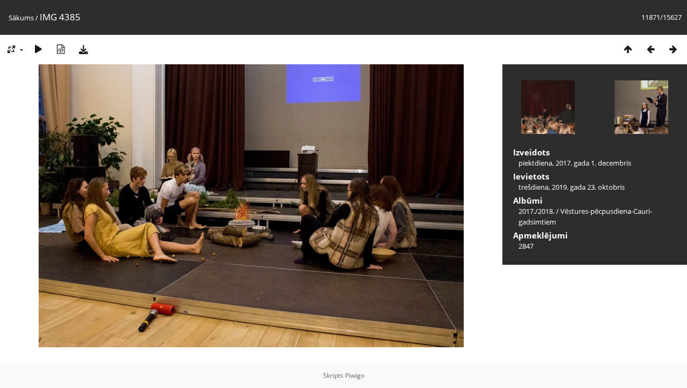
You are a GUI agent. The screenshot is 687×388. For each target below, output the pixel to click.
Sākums (21, 18)
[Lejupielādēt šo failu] (83, 49)
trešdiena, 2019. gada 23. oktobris (571, 187)
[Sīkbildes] (628, 49)
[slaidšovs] (38, 49)
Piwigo (354, 375)
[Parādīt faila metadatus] (60, 49)
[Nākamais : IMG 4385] (673, 49)
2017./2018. (536, 211)
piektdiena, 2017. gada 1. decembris (574, 163)
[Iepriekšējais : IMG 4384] (650, 49)
